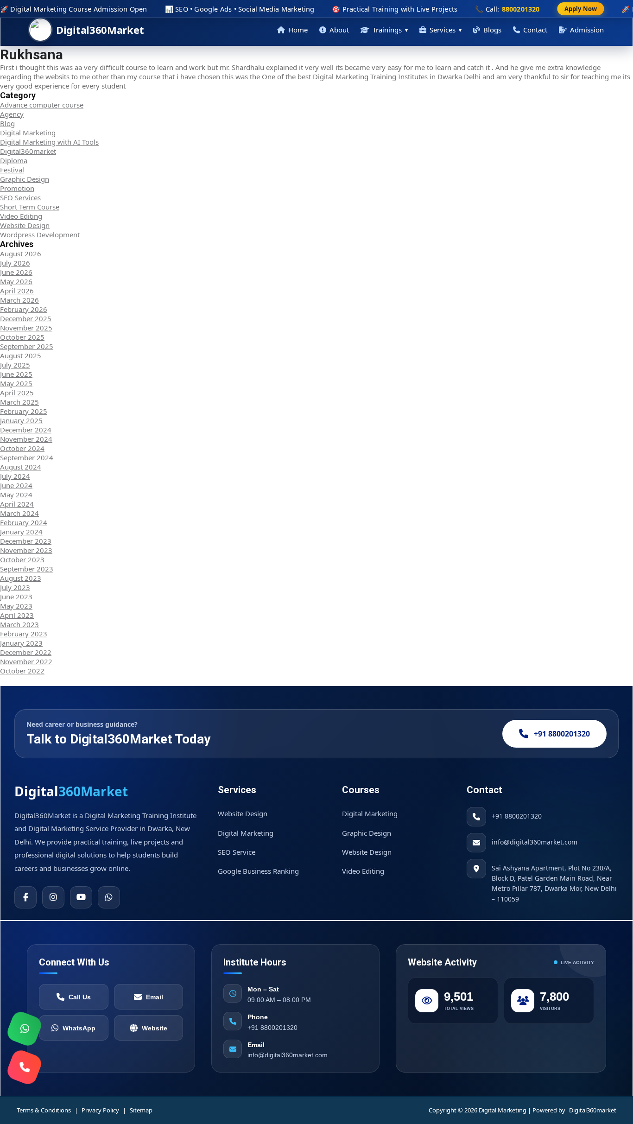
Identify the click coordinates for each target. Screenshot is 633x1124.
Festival (12, 169)
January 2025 (21, 420)
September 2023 (26, 568)
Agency (12, 114)
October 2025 (22, 337)
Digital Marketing (28, 132)
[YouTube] (81, 897)
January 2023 (21, 643)
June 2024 (16, 485)
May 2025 (16, 383)
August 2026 (20, 253)
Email (154, 997)
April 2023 (17, 615)
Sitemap (141, 1110)
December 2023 (25, 541)
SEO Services (20, 197)
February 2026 (23, 309)
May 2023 (16, 605)
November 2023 (26, 550)
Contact (535, 29)
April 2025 (17, 392)
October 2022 (22, 670)
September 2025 (26, 346)
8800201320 (521, 8)
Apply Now (580, 9)
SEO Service (236, 852)
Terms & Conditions (44, 1110)
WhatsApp (79, 1028)
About (339, 29)
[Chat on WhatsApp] (24, 1028)
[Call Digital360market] (24, 1067)
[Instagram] (53, 897)
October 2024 (22, 448)
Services (446, 29)
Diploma (13, 160)
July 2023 (15, 587)
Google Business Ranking (258, 871)
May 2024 (16, 494)
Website (154, 1028)
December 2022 (25, 652)
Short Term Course (29, 206)
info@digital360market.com (534, 842)
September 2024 (26, 457)
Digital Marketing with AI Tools (49, 141)
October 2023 (22, 559)
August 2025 (20, 355)
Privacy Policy (100, 1110)
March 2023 (19, 624)
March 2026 (19, 300)
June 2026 (16, 272)
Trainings (390, 29)
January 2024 (21, 531)
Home (298, 29)
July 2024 (15, 476)
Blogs (492, 29)
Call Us (80, 997)
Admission (587, 29)
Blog (7, 123)
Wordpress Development (40, 234)
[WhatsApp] (109, 897)
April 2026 (17, 290)
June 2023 (16, 596)
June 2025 (16, 374)
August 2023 (20, 578)
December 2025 (25, 318)
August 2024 (20, 466)
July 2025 (15, 364)
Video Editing (21, 216)
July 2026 (15, 262)
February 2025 (23, 411)
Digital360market (28, 151)
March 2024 (19, 513)
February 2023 (23, 633)
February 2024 (23, 522)
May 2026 (16, 281)
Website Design (25, 225)
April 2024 (17, 503)
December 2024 (25, 429)
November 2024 (26, 439)
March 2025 (19, 401)
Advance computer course (41, 104)
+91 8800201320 (562, 734)
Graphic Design (24, 179)
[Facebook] (25, 897)
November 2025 (26, 327)
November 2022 (26, 661)
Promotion (17, 188)
